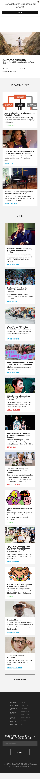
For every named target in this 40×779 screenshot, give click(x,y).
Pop (12, 163)
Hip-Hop (14, 203)
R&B (14, 447)
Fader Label (14, 721)
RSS (22, 724)
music (6, 163)
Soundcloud (25, 718)
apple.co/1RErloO (9, 71)
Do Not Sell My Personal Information (23, 765)
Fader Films (14, 724)
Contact (13, 702)
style (9, 409)
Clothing (16, 409)
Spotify (23, 721)
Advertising (14, 705)
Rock (15, 301)
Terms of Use (13, 708)
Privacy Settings (19, 765)
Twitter (24, 702)
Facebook (24, 705)
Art (13, 125)
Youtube (24, 708)
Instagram (25, 711)
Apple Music (25, 714)
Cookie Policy (12, 717)
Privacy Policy (13, 713)
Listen (5, 62)
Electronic (17, 667)
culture (7, 125)
